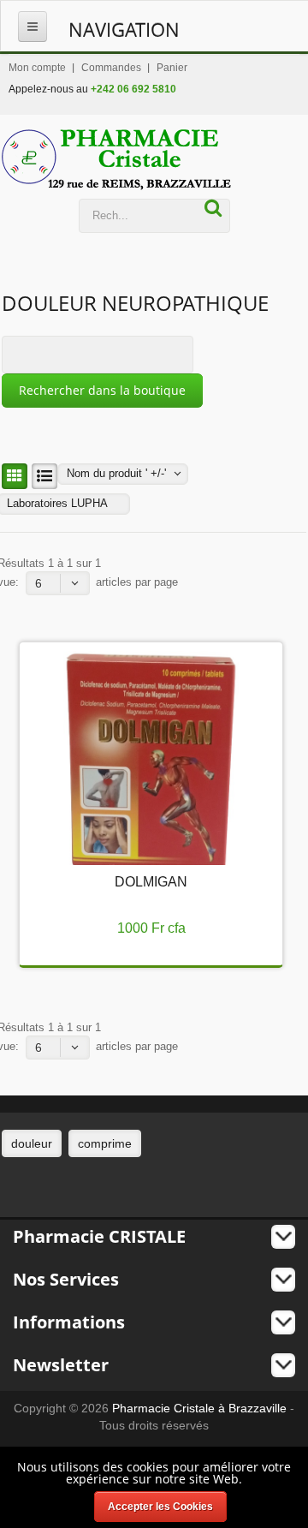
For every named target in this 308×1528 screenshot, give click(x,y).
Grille (14, 476)
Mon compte (37, 68)
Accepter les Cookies (160, 1507)
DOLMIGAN (151, 881)
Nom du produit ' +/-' (116, 473)
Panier (172, 68)
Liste (44, 476)
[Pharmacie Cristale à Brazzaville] (116, 159)
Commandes (111, 68)
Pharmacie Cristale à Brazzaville (199, 1408)
